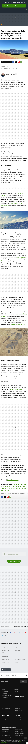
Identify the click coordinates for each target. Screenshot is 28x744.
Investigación (15, 493)
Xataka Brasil (5, 731)
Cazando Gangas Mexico (6, 651)
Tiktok (6, 635)
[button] (11, 74)
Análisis (16, 648)
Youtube (13, 632)
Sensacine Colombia (19, 733)
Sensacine (16, 698)
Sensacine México (18, 731)
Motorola (24, 24)
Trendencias (4, 717)
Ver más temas (6, 669)
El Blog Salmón (17, 717)
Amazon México (6, 24)
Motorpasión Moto (18, 710)
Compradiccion (5, 722)
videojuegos (5, 665)
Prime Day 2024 (5, 659)
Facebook (13, 62)
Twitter (16, 62)
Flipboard (19, 62)
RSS (22, 632)
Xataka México (5, 729)
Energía (9, 493)
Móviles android (5, 662)
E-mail (21, 62)
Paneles (23, 493)
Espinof (16, 700)
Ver (15, 561)
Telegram (19, 632)
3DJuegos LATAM (18, 729)
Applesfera (4, 693)
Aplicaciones (17, 655)
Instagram (16, 632)
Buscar (26, 675)
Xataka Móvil (5, 691)
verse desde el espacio (18, 324)
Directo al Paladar (6, 708)
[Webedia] (5, 682)
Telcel (15, 665)
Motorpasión (17, 708)
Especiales (17, 650)
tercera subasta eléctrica (17, 389)
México (16, 662)
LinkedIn (3, 635)
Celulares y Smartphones (5, 655)
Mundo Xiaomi (5, 697)
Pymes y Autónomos (19, 719)
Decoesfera (4, 719)
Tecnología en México (19, 659)
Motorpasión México (19, 735)
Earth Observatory (13, 480)
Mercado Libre (16, 24)
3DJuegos (16, 689)
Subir (22, 681)
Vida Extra (16, 691)
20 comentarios (7, 62)
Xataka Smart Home (6, 695)
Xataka (3, 689)
